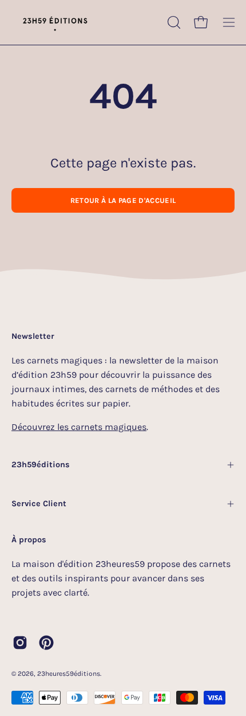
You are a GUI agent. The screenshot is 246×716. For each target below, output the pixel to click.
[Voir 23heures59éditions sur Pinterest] (46, 642)
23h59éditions (40, 464)
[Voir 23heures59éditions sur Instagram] (20, 642)
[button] (173, 22)
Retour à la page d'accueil (123, 200)
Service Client (38, 503)
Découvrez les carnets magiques (78, 426)
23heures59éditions (68, 674)
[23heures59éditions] (54, 22)
